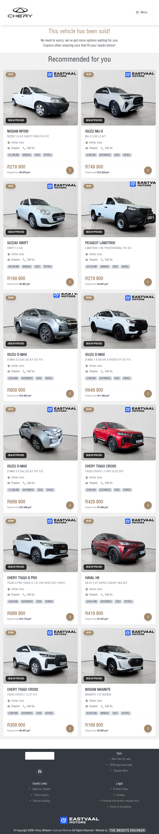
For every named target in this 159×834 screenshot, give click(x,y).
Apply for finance (41, 789)
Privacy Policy (120, 789)
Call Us (31, 148)
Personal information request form (120, 801)
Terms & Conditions (120, 807)
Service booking (41, 801)
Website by (120, 830)
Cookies (120, 795)
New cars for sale (121, 759)
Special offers (121, 770)
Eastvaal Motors (61, 830)
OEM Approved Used (121, 765)
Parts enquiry (41, 795)
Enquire (15, 148)
